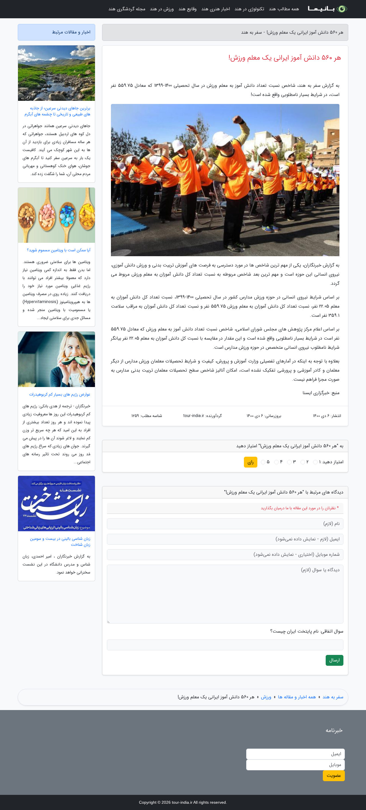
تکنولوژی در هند (249, 9)
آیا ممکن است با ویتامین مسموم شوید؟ (58, 250)
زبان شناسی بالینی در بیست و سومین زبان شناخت (60, 542)
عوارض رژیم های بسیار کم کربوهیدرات (59, 395)
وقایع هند (187, 9)
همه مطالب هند (284, 9)
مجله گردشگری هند (126, 9)
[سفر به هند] (327, 9)
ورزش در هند (162, 9)
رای (251, 462)
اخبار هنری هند (215, 9)
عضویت (334, 775)
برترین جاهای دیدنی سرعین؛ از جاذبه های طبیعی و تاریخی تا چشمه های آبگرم (57, 111)
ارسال (334, 660)
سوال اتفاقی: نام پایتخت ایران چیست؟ (306, 631)
